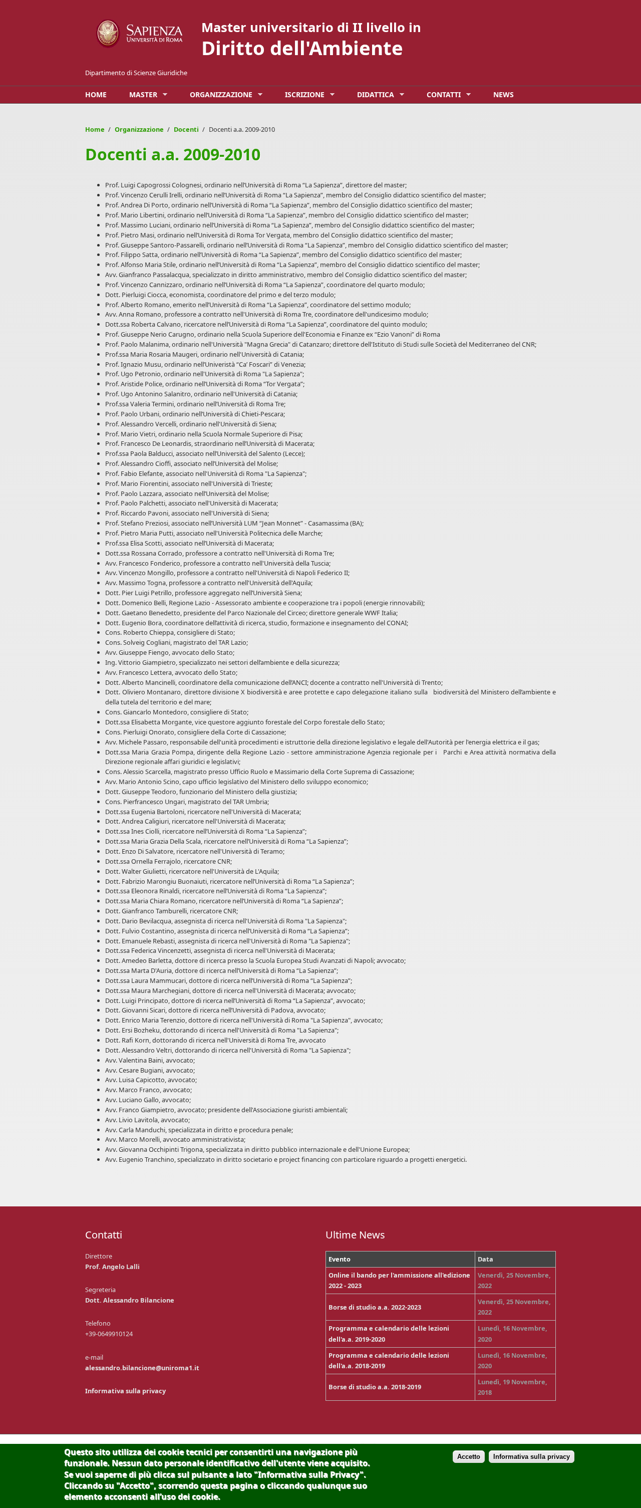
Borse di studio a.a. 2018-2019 (375, 1386)
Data (485, 1259)
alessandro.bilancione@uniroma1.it (142, 1367)
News (503, 94)
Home (96, 94)
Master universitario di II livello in (311, 27)
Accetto (468, 1456)
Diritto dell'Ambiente (302, 48)
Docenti (186, 129)
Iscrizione (302, 95)
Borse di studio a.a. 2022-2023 (375, 1307)
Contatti (441, 95)
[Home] (140, 34)
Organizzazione (218, 95)
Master (140, 95)
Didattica (373, 95)
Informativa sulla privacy (125, 1390)
